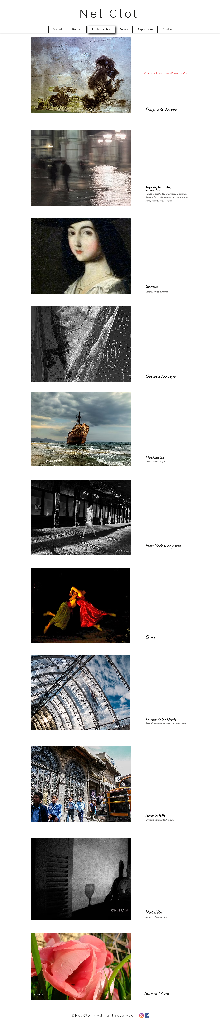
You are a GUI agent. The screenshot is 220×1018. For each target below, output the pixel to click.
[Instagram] (141, 1015)
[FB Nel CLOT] (147, 1015)
